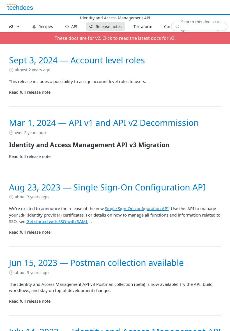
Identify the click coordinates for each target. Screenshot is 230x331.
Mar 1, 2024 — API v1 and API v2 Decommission (104, 122)
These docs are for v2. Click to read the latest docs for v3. (115, 38)
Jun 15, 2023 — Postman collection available (96, 262)
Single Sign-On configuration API (137, 208)
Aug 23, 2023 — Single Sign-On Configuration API (107, 187)
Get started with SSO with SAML (57, 221)
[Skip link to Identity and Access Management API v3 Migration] (5, 145)
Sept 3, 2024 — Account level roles (77, 60)
